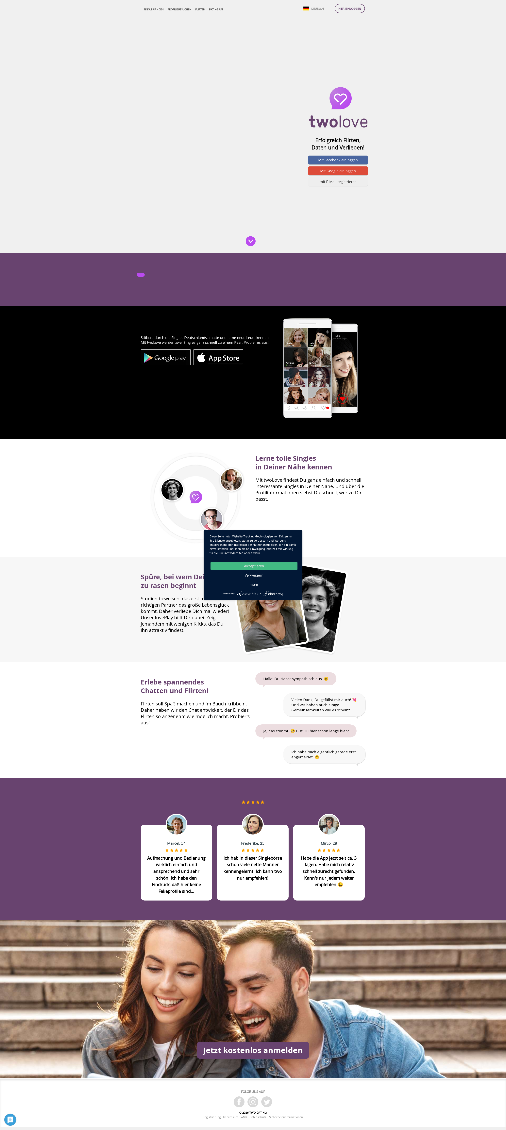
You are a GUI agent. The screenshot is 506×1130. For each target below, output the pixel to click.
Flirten (200, 9)
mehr (254, 584)
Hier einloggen (349, 8)
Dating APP (216, 9)
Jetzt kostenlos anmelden (253, 1050)
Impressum (230, 1117)
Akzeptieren (254, 566)
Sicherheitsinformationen (286, 1117)
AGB (244, 1117)
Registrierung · (213, 1117)
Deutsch (317, 8)
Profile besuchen (179, 9)
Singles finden (154, 9)
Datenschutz (258, 1117)
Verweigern (254, 575)
